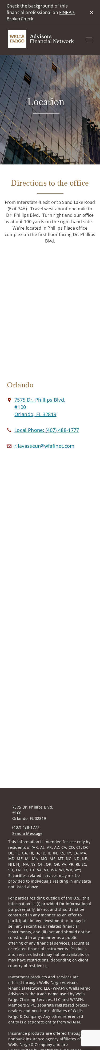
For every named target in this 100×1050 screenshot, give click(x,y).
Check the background (30, 6)
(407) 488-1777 (25, 827)
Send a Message (27, 833)
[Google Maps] (50, 313)
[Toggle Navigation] (89, 40)
